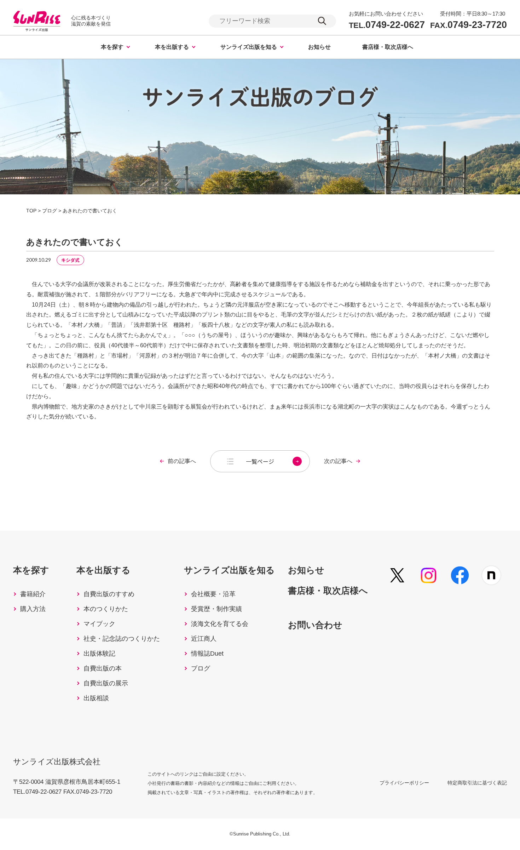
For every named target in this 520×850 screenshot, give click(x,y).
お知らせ (319, 47)
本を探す (112, 47)
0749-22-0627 (387, 25)
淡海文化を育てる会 (219, 624)
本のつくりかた (105, 609)
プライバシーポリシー (404, 783)
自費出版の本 (102, 668)
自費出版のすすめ (108, 594)
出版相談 (96, 698)
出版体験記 (99, 653)
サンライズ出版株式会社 (56, 761)
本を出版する (172, 47)
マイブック (99, 624)
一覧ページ (260, 461)
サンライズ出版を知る (248, 47)
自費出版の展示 (105, 683)
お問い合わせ (315, 625)
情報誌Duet (207, 653)
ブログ (200, 668)
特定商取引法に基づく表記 (477, 783)
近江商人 (203, 638)
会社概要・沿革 (213, 594)
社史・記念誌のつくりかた (121, 638)
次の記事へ (338, 461)
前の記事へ (182, 461)
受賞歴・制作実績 (216, 609)
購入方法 (33, 609)
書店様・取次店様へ (387, 47)
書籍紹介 (33, 594)
